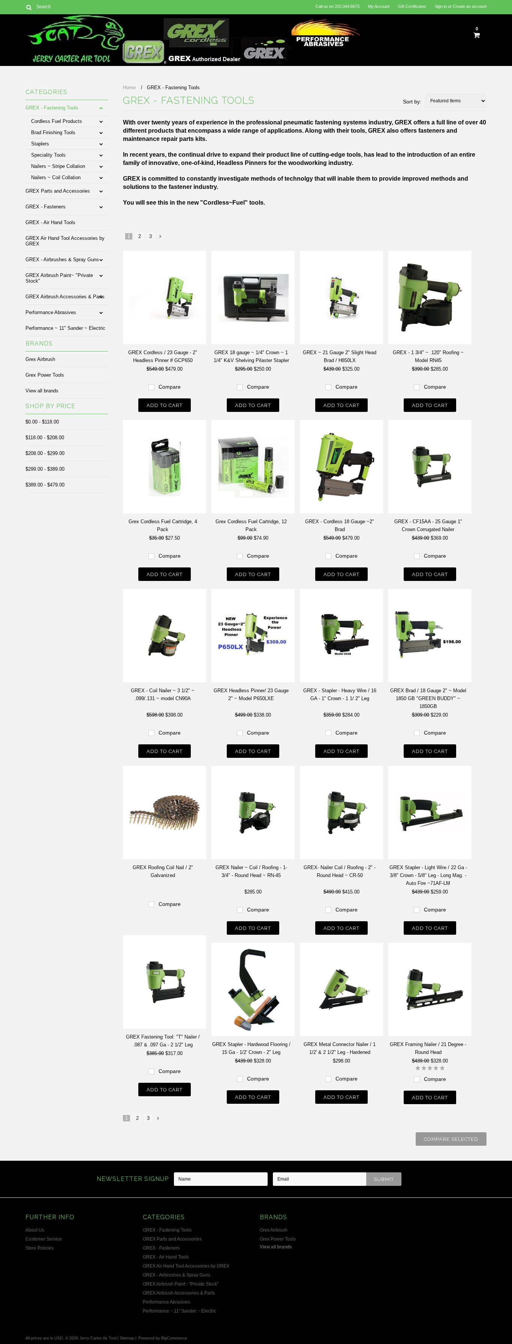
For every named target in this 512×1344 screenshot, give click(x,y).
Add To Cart (165, 405)
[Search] (28, 7)
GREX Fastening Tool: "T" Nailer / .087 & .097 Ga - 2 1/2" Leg (163, 1041)
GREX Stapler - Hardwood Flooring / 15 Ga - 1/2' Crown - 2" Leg (251, 1048)
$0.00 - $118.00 (42, 422)
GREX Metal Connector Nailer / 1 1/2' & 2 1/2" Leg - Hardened (340, 1048)
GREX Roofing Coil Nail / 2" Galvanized (163, 871)
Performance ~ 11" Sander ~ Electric (65, 328)
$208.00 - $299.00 (44, 453)
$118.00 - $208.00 (44, 437)
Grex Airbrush (40, 359)
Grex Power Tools (44, 375)
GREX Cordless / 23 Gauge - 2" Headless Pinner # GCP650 (162, 356)
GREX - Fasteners (45, 207)
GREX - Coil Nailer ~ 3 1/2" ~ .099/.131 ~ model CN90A (163, 694)
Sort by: (412, 102)
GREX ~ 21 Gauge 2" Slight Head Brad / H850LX (339, 356)
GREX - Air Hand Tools (50, 222)
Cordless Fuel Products (56, 121)
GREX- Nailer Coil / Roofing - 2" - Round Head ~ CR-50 (340, 871)
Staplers (40, 144)
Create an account (470, 6)
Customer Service (43, 1239)
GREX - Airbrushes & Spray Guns (62, 259)
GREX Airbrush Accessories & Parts (65, 296)
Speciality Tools (48, 155)
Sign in (441, 6)
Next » (160, 238)
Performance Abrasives (50, 312)
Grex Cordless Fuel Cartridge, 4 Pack (163, 525)
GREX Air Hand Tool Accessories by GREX (65, 241)
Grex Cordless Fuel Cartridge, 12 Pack (251, 525)
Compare (170, 387)
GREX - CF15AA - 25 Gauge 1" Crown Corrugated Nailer (428, 525)
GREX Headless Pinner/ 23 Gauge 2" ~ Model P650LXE (251, 694)
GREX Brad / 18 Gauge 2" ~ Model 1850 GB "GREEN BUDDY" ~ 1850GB (428, 698)
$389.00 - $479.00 (44, 485)
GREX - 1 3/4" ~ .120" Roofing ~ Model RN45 (428, 356)
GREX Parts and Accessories (57, 191)
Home (129, 87)
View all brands (41, 391)
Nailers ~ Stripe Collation (58, 166)
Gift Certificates (412, 6)
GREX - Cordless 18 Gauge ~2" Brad (339, 525)
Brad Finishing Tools (53, 132)
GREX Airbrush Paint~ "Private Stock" (59, 278)
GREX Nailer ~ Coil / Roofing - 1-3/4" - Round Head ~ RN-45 (251, 871)
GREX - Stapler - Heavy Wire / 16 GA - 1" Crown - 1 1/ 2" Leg (339, 694)
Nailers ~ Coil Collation (56, 177)
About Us (34, 1230)
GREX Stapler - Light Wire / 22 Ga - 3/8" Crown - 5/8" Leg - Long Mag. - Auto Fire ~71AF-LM (428, 875)
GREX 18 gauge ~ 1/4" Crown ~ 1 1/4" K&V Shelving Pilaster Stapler (251, 356)
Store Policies (39, 1248)
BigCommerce (174, 1338)
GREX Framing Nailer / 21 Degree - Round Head (428, 1048)
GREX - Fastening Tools (51, 108)
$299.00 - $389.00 (44, 469)
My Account (378, 6)
